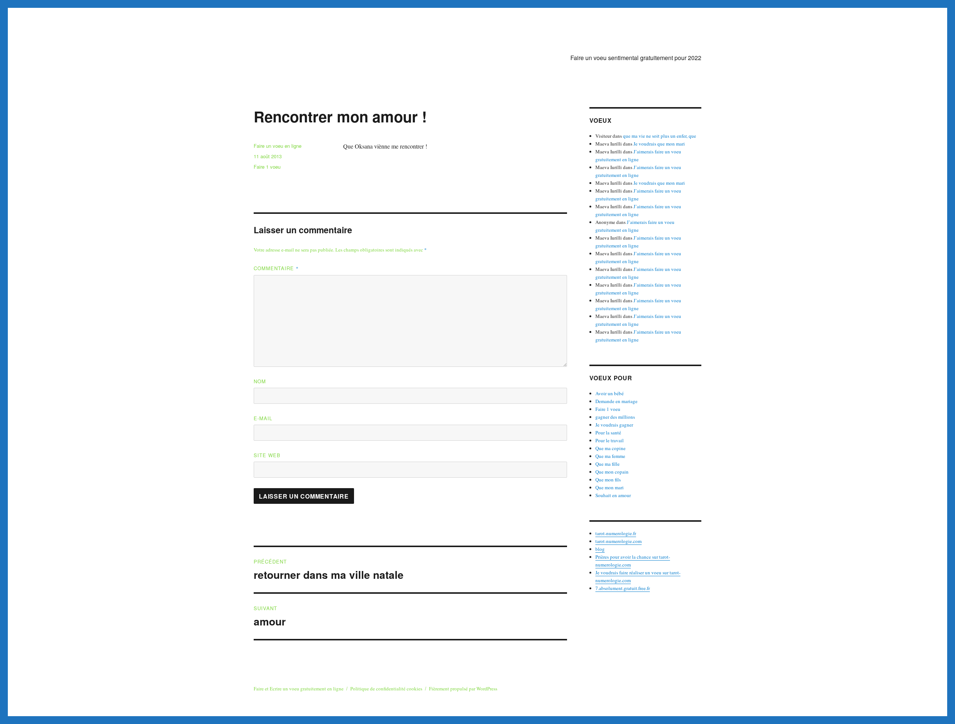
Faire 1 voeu (267, 166)
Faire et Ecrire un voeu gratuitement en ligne (299, 688)
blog (600, 549)
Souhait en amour (613, 495)
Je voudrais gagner (614, 424)
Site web (267, 455)
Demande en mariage (616, 401)
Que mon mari (609, 487)
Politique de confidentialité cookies (386, 688)
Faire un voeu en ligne (277, 145)
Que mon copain (612, 471)
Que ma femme (610, 456)
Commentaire (276, 268)
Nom (260, 381)
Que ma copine (610, 448)
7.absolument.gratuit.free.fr (622, 588)
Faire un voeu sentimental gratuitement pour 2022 (635, 57)
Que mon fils (608, 479)
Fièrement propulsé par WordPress (463, 688)
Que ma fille (607, 464)
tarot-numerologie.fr (615, 533)
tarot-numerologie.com (618, 541)
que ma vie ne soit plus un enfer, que (659, 135)
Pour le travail (609, 440)
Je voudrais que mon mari (659, 143)
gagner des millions (615, 417)
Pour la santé (608, 432)
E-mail (263, 418)
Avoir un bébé (609, 393)
